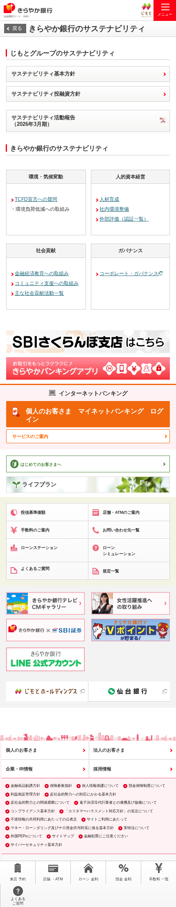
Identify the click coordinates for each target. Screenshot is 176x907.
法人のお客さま (109, 749)
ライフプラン (39, 484)
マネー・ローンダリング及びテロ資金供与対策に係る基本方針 (62, 828)
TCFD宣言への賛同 (36, 199)
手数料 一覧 (159, 879)
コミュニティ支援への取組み (47, 283)
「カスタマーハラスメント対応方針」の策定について (109, 811)
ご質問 (18, 901)
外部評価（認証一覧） (124, 219)
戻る (17, 28)
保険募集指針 (61, 786)
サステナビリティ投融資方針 (46, 94)
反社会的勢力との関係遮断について (40, 802)
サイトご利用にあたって (107, 819)
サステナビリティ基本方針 (43, 74)
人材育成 (109, 199)
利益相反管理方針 (25, 794)
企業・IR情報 (19, 768)
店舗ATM (53, 879)
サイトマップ (63, 836)
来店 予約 (18, 879)
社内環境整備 (114, 209)
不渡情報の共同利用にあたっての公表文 (44, 819)
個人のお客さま (21, 749)
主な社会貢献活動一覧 (39, 293)
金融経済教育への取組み (42, 273)
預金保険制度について (147, 786)
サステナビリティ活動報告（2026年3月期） (43, 120)
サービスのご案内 (30, 436)
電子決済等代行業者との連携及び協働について (118, 802)
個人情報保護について (100, 786)
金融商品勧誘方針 (25, 786)
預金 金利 (123, 879)
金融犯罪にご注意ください (106, 836)
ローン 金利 (88, 879)
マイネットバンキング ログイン (94, 415)
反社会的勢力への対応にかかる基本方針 (83, 794)
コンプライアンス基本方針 (33, 811)
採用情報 (102, 768)
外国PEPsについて (26, 836)
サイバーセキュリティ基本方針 (36, 845)
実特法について (136, 828)
